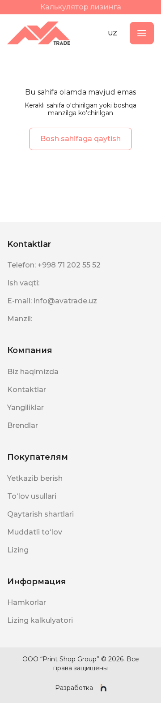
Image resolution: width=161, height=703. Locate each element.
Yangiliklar (25, 407)
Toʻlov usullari (31, 496)
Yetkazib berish (35, 478)
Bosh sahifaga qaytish (80, 138)
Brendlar (22, 425)
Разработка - (76, 688)
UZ (112, 33)
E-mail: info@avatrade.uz (52, 301)
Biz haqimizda (33, 371)
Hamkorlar (26, 602)
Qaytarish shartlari (40, 514)
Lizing (18, 550)
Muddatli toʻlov (34, 532)
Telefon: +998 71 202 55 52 (54, 265)
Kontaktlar (26, 389)
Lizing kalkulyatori (40, 620)
